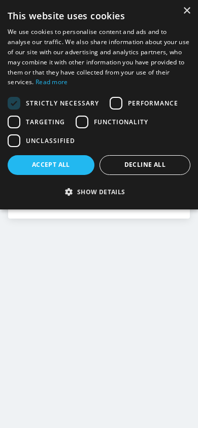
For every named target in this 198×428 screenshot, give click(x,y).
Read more (52, 82)
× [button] (186, 11)
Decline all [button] (145, 164)
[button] (99, 192)
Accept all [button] (51, 164)
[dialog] (99, 104)
